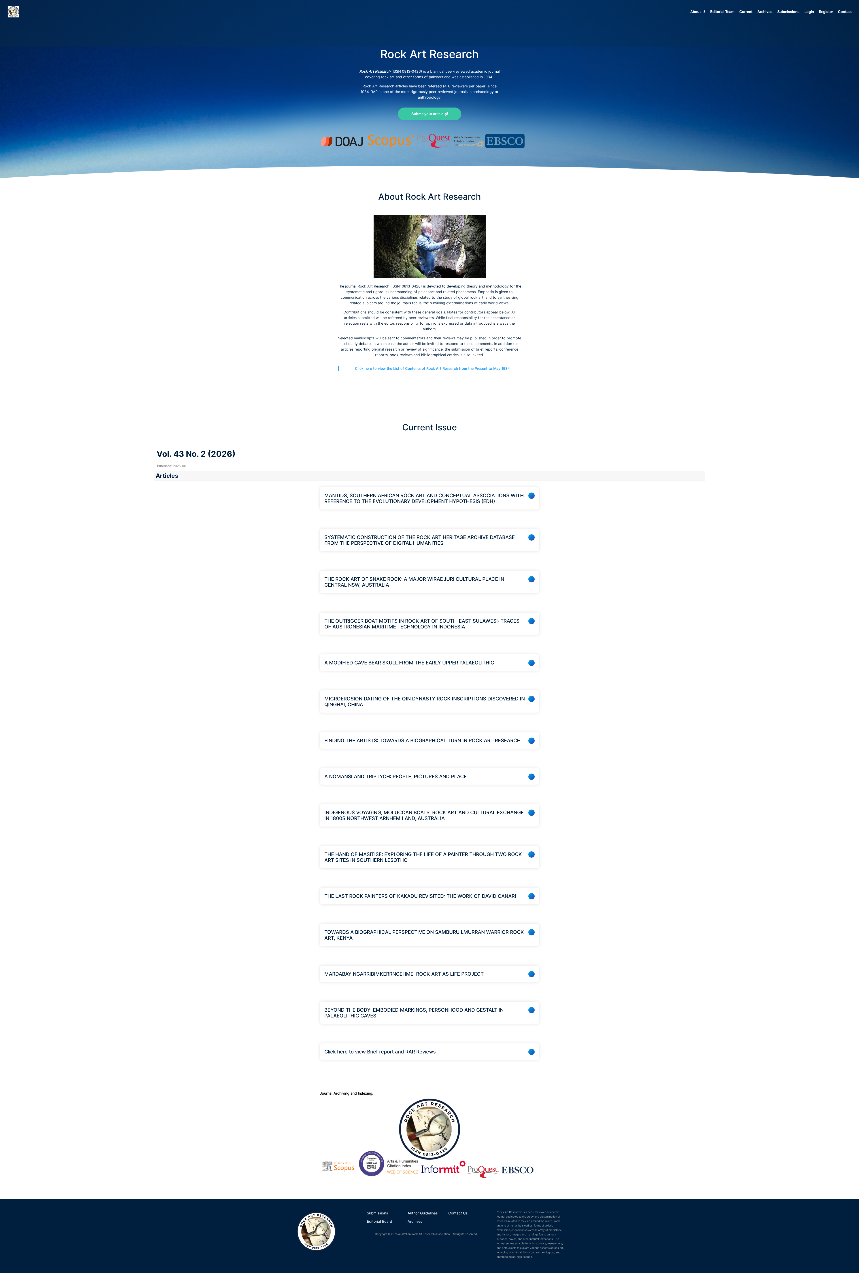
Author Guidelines (423, 1213)
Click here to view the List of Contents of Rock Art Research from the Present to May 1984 (432, 368)
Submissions (788, 12)
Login (809, 12)
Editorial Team (722, 12)
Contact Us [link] (458, 1213)
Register (826, 12)
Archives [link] (415, 1221)
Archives (764, 12)
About (695, 12)
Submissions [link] (377, 1213)
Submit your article (427, 114)
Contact (845, 12)
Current (746, 12)
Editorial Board (379, 1221)
